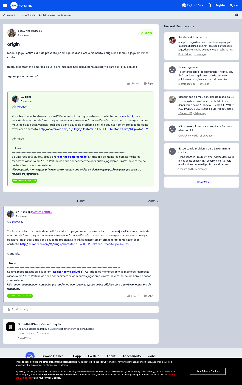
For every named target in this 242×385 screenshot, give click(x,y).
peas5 (21, 31)
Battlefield (30, 15)
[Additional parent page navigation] (19, 14)
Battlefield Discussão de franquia (55, 15)
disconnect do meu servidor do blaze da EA (206, 97)
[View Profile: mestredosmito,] (172, 69)
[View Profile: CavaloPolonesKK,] (172, 129)
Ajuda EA (127, 116)
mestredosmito (187, 83)
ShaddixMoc (185, 54)
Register (220, 5)
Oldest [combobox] (153, 201)
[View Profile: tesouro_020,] (172, 151)
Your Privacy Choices (208, 371)
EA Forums (8, 15)
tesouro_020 (185, 169)
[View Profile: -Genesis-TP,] (172, 99)
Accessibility (132, 356)
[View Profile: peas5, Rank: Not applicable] (11, 32)
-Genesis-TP (185, 113)
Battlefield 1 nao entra (192, 37)
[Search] (209, 5)
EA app (76, 356)
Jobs (152, 356)
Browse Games (52, 356)
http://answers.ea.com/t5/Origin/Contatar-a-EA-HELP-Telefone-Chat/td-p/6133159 (93, 129)
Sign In (234, 5)
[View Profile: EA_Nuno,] (15, 99)
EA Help (93, 356)
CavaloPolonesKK (188, 135)
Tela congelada (188, 67)
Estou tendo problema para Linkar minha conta (204, 150)
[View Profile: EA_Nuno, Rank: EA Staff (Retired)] (10, 214)
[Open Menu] (236, 14)
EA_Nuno (26, 96)
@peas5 (22, 106)
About (111, 356)
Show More (203, 182)
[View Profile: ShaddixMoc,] (172, 40)
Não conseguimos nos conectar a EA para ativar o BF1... (205, 128)
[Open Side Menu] (5, 5)
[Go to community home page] (21, 5)
